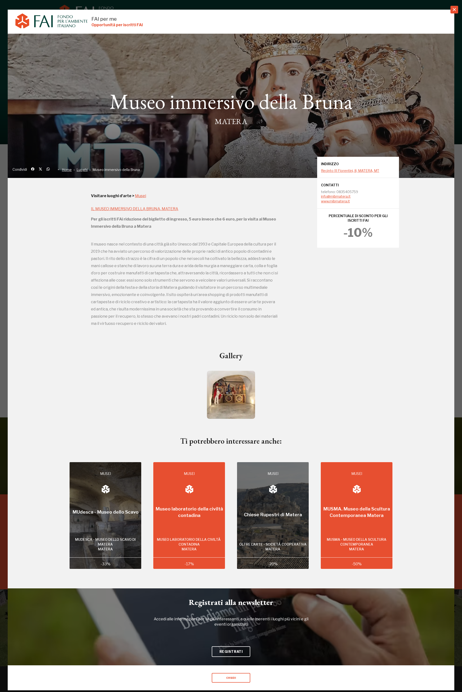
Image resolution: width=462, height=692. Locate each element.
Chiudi (231, 677)
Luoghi (82, 170)
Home (67, 170)
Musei (140, 196)
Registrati (231, 651)
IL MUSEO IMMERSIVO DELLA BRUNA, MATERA (134, 209)
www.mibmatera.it (335, 201)
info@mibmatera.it (336, 196)
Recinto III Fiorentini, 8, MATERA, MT (350, 171)
